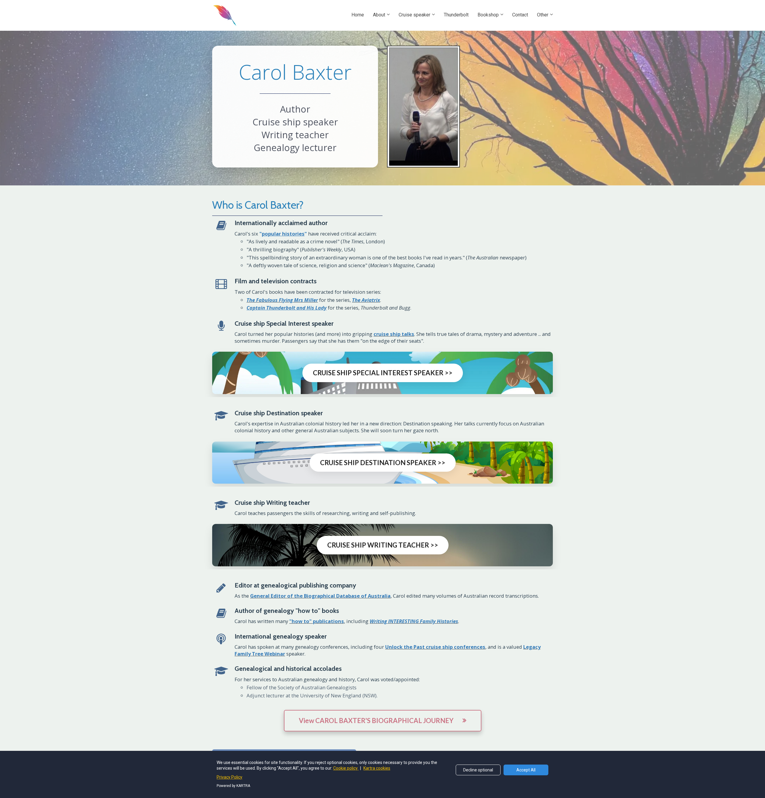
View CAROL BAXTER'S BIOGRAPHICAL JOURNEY (376, 720)
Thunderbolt (456, 15)
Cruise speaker (414, 15)
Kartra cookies (376, 768)
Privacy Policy (229, 777)
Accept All (526, 770)
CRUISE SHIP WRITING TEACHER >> (382, 545)
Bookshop (488, 15)
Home (357, 15)
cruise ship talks (394, 333)
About (379, 15)
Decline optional (478, 770)
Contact (520, 15)
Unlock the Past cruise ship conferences (435, 646)
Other (542, 15)
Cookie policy (346, 768)
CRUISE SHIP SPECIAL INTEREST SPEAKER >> (382, 373)
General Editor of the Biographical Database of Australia (320, 595)
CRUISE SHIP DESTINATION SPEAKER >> (382, 463)
